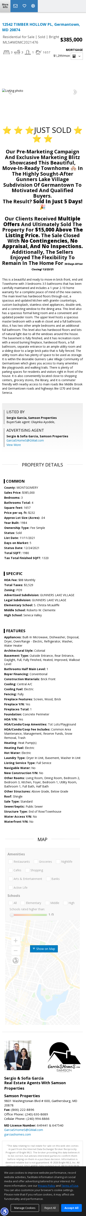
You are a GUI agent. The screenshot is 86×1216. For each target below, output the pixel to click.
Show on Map (45, 949)
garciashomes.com (17, 1134)
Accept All (71, 1208)
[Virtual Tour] (33, 6)
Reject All (50, 1208)
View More (13, 445)
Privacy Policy (46, 1186)
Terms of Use (69, 1186)
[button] (4, 1211)
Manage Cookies (24, 1208)
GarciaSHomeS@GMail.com (25, 440)
